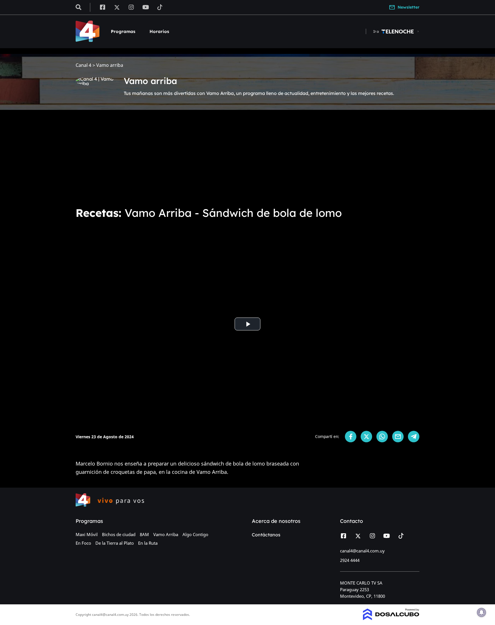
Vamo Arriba (165, 534)
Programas (123, 31)
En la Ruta (148, 543)
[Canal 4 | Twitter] (117, 7)
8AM (144, 534)
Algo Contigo (195, 534)
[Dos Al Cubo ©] (391, 618)
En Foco (83, 543)
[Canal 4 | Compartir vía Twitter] (366, 436)
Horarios (159, 31)
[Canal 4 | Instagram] (131, 7)
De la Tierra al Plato (114, 543)
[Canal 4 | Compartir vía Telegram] (413, 436)
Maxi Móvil (87, 534)
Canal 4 (83, 65)
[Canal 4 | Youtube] (145, 7)
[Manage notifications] (481, 612)
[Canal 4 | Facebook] (102, 7)
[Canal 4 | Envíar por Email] (398, 436)
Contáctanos (266, 535)
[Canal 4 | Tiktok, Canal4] (160, 7)
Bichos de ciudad (118, 534)
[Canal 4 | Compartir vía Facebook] (350, 436)
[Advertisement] (247, 157)
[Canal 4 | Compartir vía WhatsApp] (382, 436)
